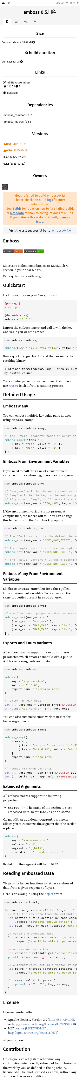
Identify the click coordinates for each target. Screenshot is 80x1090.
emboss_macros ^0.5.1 (17, 121)
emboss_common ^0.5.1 (17, 115)
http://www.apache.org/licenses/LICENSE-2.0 (43, 1024)
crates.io (12, 93)
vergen (39, 276)
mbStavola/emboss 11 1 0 (18, 84)
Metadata (17, 213)
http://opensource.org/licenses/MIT (32, 1032)
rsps (12, 385)
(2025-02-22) (14, 157)
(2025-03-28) (17, 150)
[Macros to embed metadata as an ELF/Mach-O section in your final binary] (9, 3)
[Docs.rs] (3, 3)
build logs (46, 200)
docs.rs (60, 3)
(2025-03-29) (16, 144)
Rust (72, 3)
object (48, 894)
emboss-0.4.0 (61, 230)
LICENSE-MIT (36, 1028)
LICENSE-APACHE (62, 1019)
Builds (16, 208)
